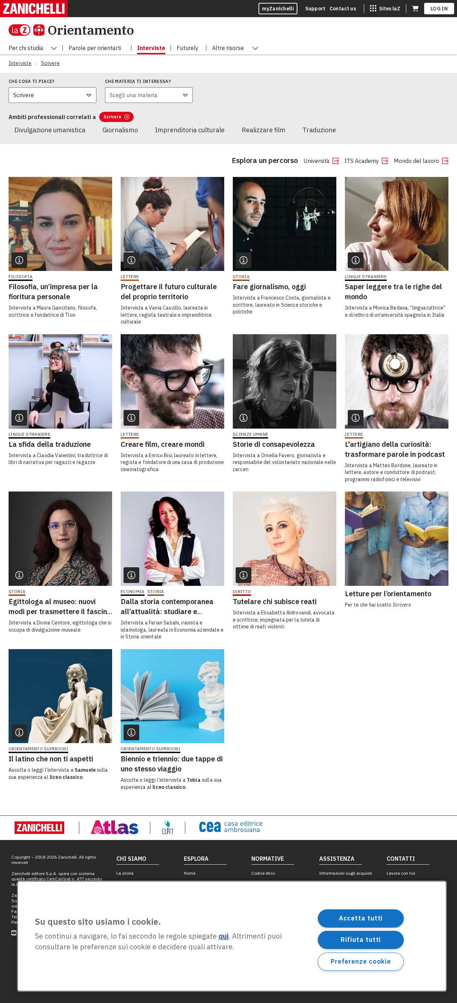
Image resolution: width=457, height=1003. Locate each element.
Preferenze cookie (361, 961)
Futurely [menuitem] (188, 47)
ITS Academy (362, 160)
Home (189, 873)
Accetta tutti (361, 918)
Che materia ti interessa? (138, 81)
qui (223, 936)
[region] (232, 936)
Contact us (343, 8)
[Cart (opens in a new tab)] (415, 8)
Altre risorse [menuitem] (228, 47)
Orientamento (90, 29)
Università (316, 160)
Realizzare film (263, 130)
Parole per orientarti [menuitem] (95, 47)
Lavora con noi (401, 873)
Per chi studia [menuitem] (26, 47)
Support (315, 8)
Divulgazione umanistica (49, 130)
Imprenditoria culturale (190, 130)
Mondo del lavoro (416, 160)
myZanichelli (278, 8)
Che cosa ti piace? (32, 81)
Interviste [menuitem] (151, 47)
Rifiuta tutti (361, 939)
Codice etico (263, 873)
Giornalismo (120, 130)
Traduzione (319, 130)
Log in (439, 8)
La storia (125, 873)
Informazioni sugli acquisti (345, 873)
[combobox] (52, 95)
